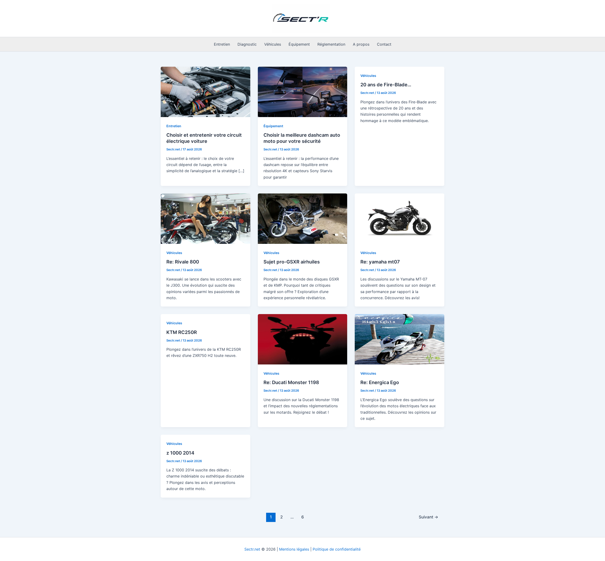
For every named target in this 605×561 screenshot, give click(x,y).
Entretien (222, 44)
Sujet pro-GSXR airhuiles (292, 262)
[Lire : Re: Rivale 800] (205, 218)
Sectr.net (252, 549)
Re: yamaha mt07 (380, 262)
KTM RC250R (181, 332)
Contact (384, 44)
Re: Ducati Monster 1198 (291, 382)
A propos (361, 44)
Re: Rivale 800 (182, 262)
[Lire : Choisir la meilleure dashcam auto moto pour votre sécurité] (302, 91)
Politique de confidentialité (337, 549)
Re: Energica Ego (379, 382)
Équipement (299, 44)
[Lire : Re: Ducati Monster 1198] (302, 339)
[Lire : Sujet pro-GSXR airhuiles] (302, 218)
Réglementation (331, 44)
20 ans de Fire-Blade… (385, 85)
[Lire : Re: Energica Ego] (399, 339)
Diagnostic (247, 44)
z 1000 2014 (180, 453)
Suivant (428, 516)
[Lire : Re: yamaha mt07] (399, 218)
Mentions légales (294, 549)
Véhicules (272, 44)
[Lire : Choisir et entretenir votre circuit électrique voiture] (205, 91)
